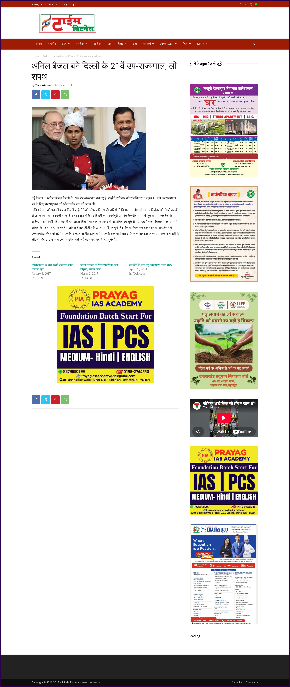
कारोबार (98, 44)
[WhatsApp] (65, 94)
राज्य (64, 44)
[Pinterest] (55, 94)
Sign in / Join (70, 4)
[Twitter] (250, 4)
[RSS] (245, 4)
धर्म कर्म (147, 44)
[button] (253, 44)
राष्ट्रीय (52, 44)
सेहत (135, 44)
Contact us (252, 682)
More (200, 44)
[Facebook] (240, 4)
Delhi (46, 56)
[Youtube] (256, 4)
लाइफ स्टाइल (166, 44)
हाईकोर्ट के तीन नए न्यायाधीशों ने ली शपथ (150, 265)
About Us (237, 682)
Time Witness (43, 85)
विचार (120, 44)
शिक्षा (185, 44)
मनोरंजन (80, 44)
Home (38, 44)
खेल (110, 44)
